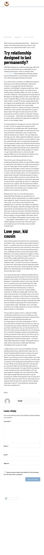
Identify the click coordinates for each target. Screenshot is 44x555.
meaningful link (9, 73)
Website (6, 463)
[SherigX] (7, 3)
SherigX (17, 37)
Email (6, 455)
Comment (7, 421)
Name (6, 446)
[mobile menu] (41, 3)
